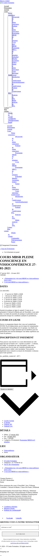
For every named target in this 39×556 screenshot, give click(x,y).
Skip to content (5, 1)
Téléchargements (13, 120)
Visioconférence (9, 450)
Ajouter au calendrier (7, 389)
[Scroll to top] (1, 548)
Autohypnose (12, 75)
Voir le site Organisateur (11, 464)
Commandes (12, 118)
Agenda (6, 10)
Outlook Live (8, 426)
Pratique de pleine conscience (15, 28)
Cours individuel (15, 72)
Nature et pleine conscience (15, 66)
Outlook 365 (8, 424)
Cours (6, 11)
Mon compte (6, 110)
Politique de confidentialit (12, 510)
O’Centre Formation (10, 461)
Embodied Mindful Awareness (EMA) (15, 59)
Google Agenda (9, 421)
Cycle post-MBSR (14, 44)
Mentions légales (9, 508)
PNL (9, 93)
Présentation (8, 8)
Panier (10, 122)
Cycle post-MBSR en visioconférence (16, 282)
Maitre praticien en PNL (15, 222)
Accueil (6, 6)
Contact (6, 108)
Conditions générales (10, 506)
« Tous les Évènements (7, 249)
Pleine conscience (11, 14)
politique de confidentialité (19, 543)
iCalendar (7, 422)
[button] (1, 555)
